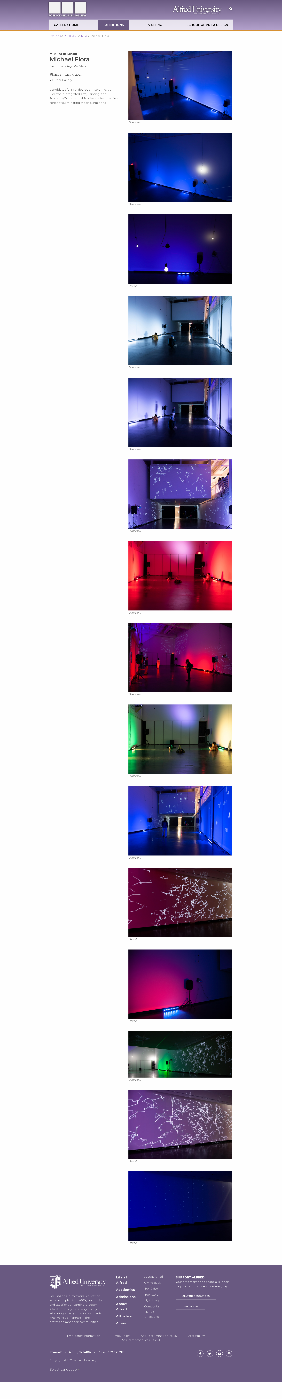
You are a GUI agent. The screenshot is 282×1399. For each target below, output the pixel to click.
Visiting (155, 25)
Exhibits (55, 36)
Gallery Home (66, 25)
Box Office (151, 1288)
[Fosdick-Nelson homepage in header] (73, 10)
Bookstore (151, 1294)
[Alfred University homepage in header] (197, 10)
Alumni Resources (196, 1296)
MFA (84, 36)
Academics (125, 1290)
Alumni (122, 1323)
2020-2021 (71, 36)
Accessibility (196, 1335)
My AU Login (153, 1300)
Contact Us (151, 1306)
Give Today (190, 1306)
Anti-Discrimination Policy (159, 1335)
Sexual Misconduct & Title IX (141, 1340)
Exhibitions (113, 25)
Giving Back (152, 1282)
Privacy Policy (120, 1335)
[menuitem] (66, 25)
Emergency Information (83, 1335)
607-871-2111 (116, 1352)
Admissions (126, 1297)
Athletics (124, 1316)
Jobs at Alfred (153, 1276)
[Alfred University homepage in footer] (78, 1291)
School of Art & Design (207, 25)
